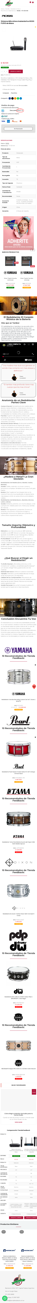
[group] (18, 676)
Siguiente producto (35, 16)
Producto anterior (30, 16)
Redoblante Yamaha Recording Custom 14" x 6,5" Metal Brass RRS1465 (18, 700)
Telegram (21, 98)
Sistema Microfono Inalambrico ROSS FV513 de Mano (16, 1151)
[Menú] (2, 3)
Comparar (6, 93)
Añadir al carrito (15, 71)
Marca (3, 143)
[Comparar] (29, 3)
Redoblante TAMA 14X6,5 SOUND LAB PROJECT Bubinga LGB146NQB (18, 843)
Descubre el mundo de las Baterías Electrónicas (18, 1114)
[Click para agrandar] (4, 30)
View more (18, 1122)
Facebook (10, 98)
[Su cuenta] (35, 3)
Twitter (12, 98)
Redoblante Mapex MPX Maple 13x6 (18, 1069)
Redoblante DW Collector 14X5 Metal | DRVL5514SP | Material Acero (18, 997)
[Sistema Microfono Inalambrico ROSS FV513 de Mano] (16, 1141)
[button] (2, 43)
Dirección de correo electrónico (15, 98)
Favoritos (14, 93)
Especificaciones (6, 140)
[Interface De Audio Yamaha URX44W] (26, 261)
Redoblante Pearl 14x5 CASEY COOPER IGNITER (18, 772)
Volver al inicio (33, 16)
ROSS (7, 143)
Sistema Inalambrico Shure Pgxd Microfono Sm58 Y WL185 (12, 1257)
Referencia (4, 145)
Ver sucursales (23, 85)
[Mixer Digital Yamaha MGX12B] (10, 261)
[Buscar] (27, 3)
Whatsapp (18, 98)
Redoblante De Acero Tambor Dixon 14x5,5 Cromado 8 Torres (18, 914)
